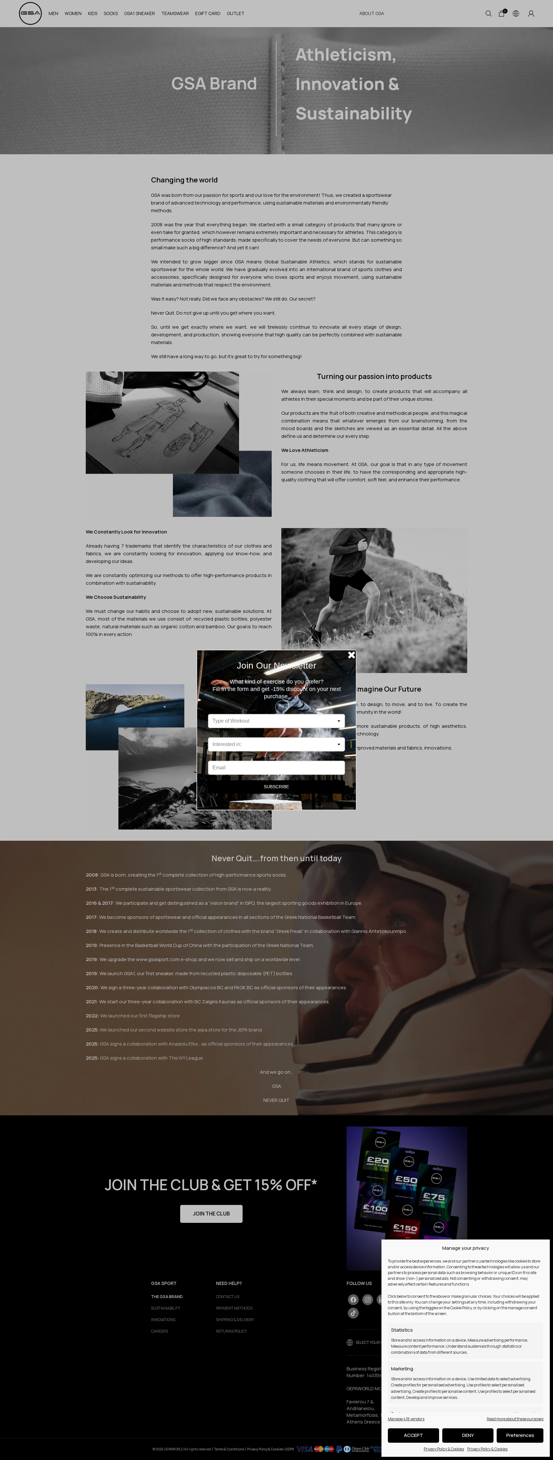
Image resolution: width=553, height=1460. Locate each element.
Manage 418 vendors (406, 1419)
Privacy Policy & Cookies (444, 1449)
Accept (413, 1435)
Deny (468, 1435)
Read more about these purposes (515, 1419)
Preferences (520, 1435)
